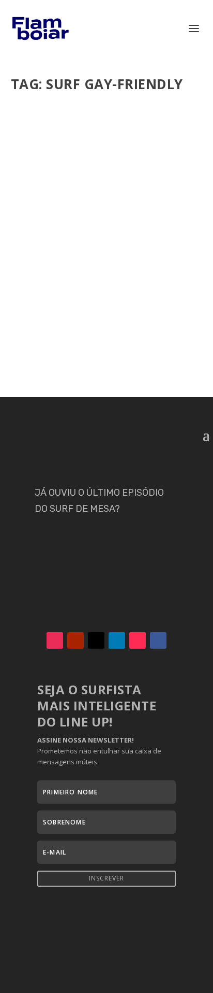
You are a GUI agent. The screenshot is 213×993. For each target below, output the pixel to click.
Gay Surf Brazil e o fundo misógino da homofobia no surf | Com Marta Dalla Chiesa (103, 250)
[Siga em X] (96, 640)
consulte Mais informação (78, 352)
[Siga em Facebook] (158, 640)
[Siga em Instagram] (55, 640)
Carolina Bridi (54, 276)
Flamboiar (136, 276)
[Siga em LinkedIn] (117, 640)
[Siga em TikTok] (137, 640)
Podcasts (167, 276)
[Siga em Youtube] (75, 640)
